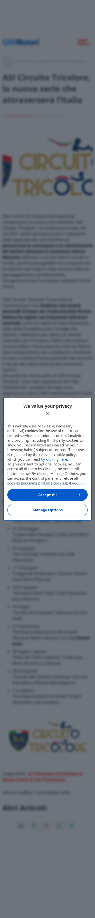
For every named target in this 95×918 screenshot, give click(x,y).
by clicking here (54, 459)
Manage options (48, 509)
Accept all (47, 494)
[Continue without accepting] (47, 414)
